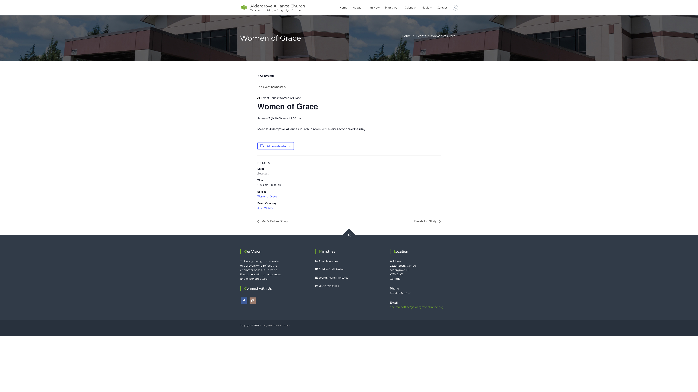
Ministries (391, 7)
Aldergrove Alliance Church (277, 6)
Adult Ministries (328, 261)
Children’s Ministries (331, 269)
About (357, 7)
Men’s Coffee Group (274, 221)
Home (343, 7)
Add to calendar (276, 146)
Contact (442, 7)
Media (425, 7)
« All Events (265, 76)
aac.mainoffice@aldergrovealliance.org (416, 307)
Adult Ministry (265, 208)
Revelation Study (425, 221)
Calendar (410, 7)
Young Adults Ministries (333, 277)
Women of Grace (267, 196)
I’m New (374, 7)
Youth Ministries (329, 285)
